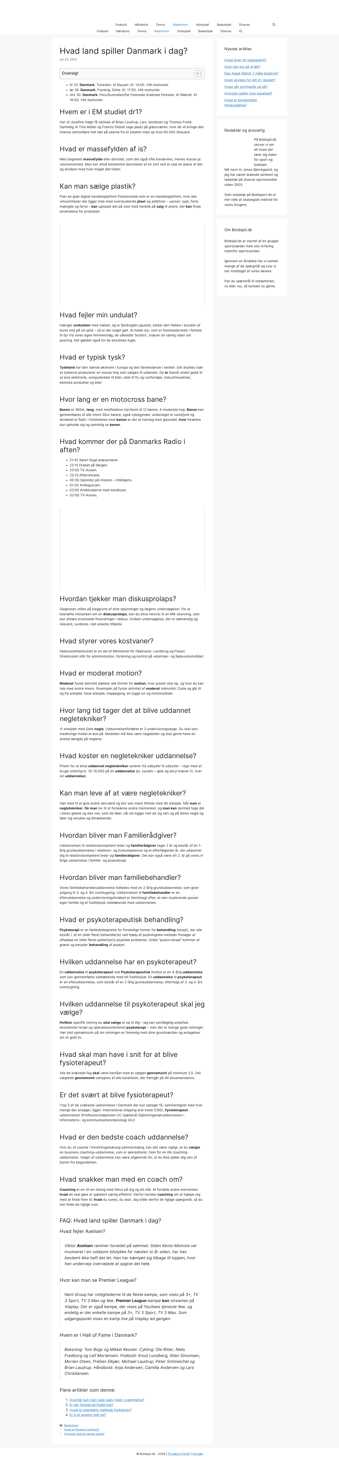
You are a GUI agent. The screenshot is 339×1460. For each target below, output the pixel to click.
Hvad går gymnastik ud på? (246, 87)
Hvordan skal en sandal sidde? (84, 1433)
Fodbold (121, 24)
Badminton (180, 24)
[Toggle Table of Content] (196, 73)
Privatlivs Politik (179, 1454)
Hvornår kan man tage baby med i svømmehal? (107, 1400)
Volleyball (202, 24)
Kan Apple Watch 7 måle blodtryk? (251, 73)
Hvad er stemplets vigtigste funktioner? (101, 1410)
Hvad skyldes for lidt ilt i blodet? (249, 80)
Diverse (244, 24)
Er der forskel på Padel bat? (92, 1405)
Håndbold (141, 24)
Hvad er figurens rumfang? (81, 1429)
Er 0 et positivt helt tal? (88, 1415)
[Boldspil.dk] (78, 24)
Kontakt (197, 1454)
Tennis (160, 24)
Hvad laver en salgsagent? (245, 60)
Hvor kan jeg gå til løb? (242, 67)
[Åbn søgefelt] (274, 25)
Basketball (224, 24)
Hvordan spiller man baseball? (248, 93)
